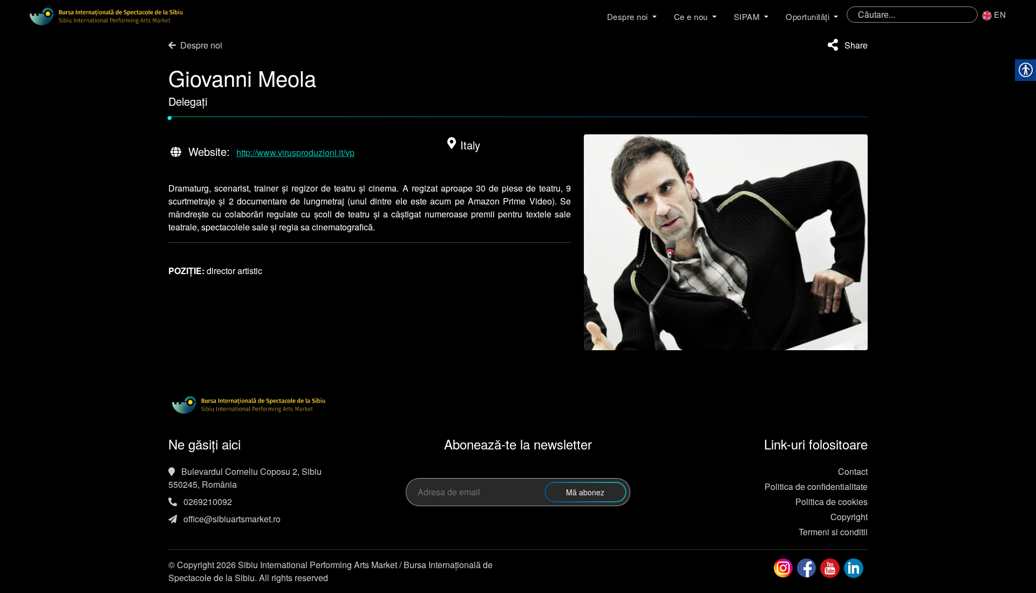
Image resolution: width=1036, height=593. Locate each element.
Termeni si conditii (833, 532)
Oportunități (807, 16)
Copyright (849, 516)
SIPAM (747, 16)
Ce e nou (691, 16)
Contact (853, 471)
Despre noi (627, 16)
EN (1000, 14)
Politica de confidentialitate (816, 486)
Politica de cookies (831, 501)
